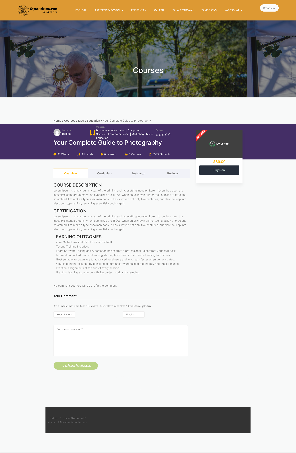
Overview (70, 173)
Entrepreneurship (118, 134)
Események (138, 10)
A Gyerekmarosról (107, 10)
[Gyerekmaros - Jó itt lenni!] (37, 10)
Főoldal (81, 10)
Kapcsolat (232, 10)
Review (159, 130)
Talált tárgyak (183, 10)
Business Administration (110, 130)
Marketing (138, 134)
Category (100, 127)
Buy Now (219, 170)
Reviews (173, 173)
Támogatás (209, 10)
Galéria (159, 10)
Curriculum (104, 173)
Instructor (67, 130)
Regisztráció (269, 8)
